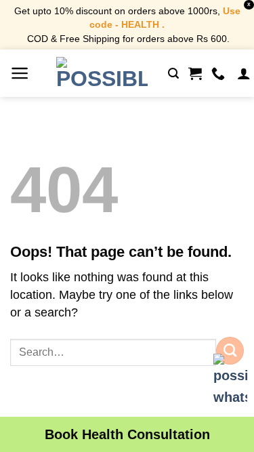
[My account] (244, 73)
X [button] (249, 4)
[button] (20, 73)
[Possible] (102, 73)
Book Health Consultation (127, 434)
